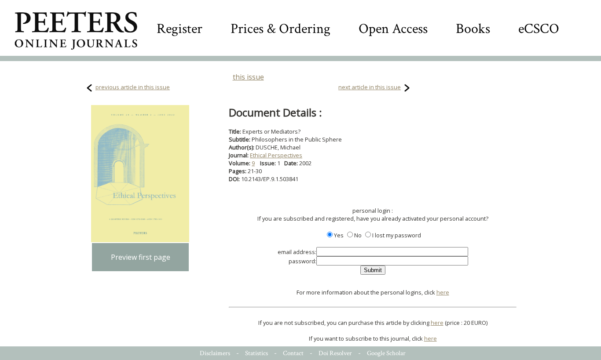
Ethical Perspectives (276, 155)
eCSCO (538, 29)
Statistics (256, 353)
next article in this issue (369, 87)
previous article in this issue (132, 87)
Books (473, 29)
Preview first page (140, 257)
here (442, 292)
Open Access (393, 29)
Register (179, 29)
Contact (293, 353)
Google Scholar (386, 353)
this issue (248, 77)
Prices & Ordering (280, 29)
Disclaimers (215, 353)
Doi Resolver (335, 353)
